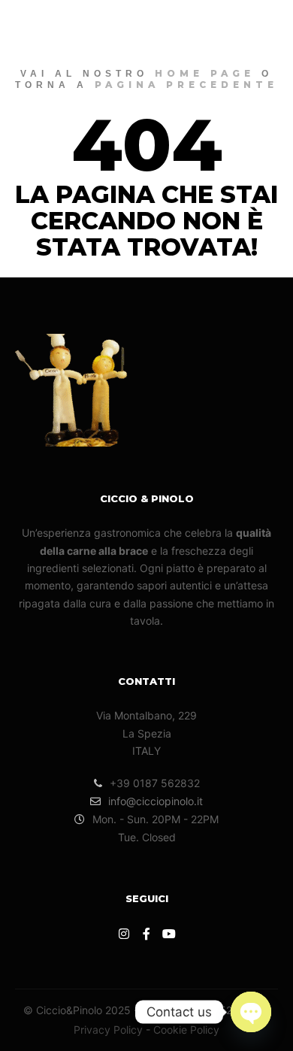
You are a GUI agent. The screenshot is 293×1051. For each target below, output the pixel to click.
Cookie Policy (186, 1029)
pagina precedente (186, 84)
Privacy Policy (108, 1029)
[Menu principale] (264, 26)
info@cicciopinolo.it (155, 801)
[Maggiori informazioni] (237, 26)
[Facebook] (146, 933)
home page (205, 73)
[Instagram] (124, 933)
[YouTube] (169, 933)
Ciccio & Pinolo (63, 26)
